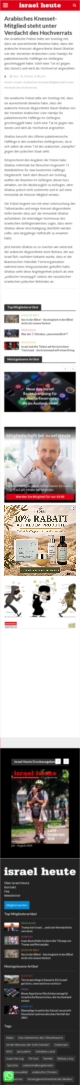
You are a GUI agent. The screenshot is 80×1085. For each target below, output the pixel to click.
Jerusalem (24, 1051)
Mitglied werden (16, 905)
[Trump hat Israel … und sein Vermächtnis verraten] (11, 926)
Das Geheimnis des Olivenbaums (41, 1038)
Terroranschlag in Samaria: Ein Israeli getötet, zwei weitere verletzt (44, 981)
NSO (9, 1051)
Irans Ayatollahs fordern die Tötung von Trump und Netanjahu (46, 942)
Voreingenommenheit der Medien (50, 1079)
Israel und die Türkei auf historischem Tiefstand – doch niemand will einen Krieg (47, 348)
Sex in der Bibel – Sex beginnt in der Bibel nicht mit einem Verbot (47, 321)
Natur (10, 1038)
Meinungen (28, 330)
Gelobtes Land (45, 1051)
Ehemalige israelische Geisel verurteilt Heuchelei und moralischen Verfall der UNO (46, 1014)
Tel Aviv (33, 1058)
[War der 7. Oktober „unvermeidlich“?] (11, 333)
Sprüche (12, 1065)
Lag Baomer (14, 1079)
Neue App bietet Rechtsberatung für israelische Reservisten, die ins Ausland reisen (40, 396)
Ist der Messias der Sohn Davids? (27, 1045)
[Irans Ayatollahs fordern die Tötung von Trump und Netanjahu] (11, 940)
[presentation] (65, 369)
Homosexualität (16, 1072)
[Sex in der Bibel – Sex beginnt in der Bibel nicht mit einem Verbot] (11, 318)
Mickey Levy (65, 1058)
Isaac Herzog (14, 1058)
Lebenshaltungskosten (38, 1065)
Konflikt (27, 936)
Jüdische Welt (30, 315)
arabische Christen (44, 1072)
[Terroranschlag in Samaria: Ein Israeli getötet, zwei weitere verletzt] (11, 979)
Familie (48, 1058)
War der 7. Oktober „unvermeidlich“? (44, 334)
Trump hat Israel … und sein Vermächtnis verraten (46, 929)
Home (8, 82)
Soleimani (61, 1045)
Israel (18, 82)
